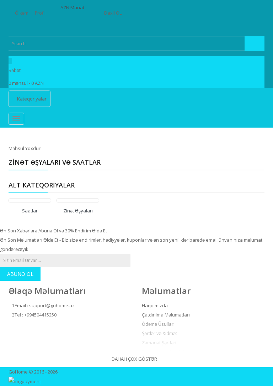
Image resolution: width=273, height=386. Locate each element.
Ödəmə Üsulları (158, 324)
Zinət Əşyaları (78, 210)
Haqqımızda (155, 305)
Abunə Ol (20, 274)
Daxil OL (113, 13)
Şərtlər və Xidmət (159, 333)
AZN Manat (73, 7)
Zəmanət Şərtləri (159, 342)
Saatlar (30, 210)
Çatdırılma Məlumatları (166, 315)
